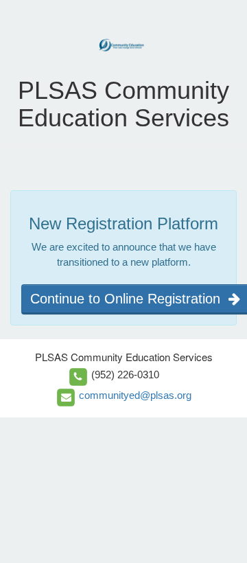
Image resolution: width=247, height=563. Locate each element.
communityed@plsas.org (135, 395)
